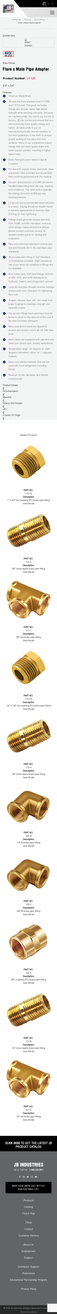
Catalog (28, 1207)
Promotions (28, 1273)
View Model (28, 504)
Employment (28, 1251)
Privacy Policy (28, 1289)
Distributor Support (28, 1267)
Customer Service (29, 1236)
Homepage (16, 20)
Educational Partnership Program (28, 1280)
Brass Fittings (39, 20)
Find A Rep (28, 1214)
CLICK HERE (12, 1143)
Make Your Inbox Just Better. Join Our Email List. (28, 1188)
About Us (28, 1245)
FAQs (28, 1223)
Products (27, 20)
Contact (28, 1229)
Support (28, 1258)
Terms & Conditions (28, 1312)
